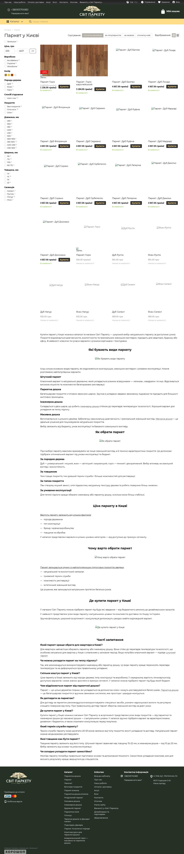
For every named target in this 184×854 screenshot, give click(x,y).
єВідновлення (101, 818)
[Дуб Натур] (56, 290)
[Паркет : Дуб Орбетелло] (92, 177)
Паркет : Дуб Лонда (159, 81)
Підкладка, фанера (73, 825)
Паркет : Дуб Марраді (160, 141)
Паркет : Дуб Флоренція (53, 141)
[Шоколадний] (12, 75)
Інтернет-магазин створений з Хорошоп (21, 848)
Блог (55, 2)
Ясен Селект (155, 311)
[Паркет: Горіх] (56, 60)
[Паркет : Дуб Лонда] (164, 60)
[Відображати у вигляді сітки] (174, 35)
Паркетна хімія (71, 812)
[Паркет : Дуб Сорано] (56, 177)
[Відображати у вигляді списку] (178, 35)
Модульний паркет (73, 797)
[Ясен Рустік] (164, 234)
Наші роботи (19, 2)
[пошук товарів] (30, 21)
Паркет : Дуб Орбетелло (89, 198)
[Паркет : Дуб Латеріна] (128, 177)
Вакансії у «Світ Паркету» (91, 2)
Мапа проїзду (159, 783)
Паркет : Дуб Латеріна (124, 198)
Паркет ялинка (71, 790)
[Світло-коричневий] (5, 75)
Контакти (64, 2)
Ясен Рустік (154, 255)
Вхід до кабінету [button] (102, 776)
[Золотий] (8, 75)
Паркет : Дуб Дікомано (53, 255)
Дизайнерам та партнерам (101, 813)
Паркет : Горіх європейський (84, 83)
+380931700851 (19, 9)
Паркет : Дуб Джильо (159, 198)
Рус (136, 2)
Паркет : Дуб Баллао (123, 81)
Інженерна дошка (73, 805)
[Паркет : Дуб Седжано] (92, 120)
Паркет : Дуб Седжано (88, 141)
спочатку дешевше (93, 35)
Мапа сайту (99, 805)
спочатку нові (144, 35)
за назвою (129, 35)
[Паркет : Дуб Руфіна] (128, 120)
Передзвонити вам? (20, 13)
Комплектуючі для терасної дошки (73, 833)
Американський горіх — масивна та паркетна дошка (76, 840)
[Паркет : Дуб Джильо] (164, 177)
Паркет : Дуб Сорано (51, 198)
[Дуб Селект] (128, 290)
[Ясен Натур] (92, 290)
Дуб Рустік (118, 255)
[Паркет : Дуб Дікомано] (56, 234)
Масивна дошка (72, 801)
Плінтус (68, 815)
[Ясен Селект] (164, 290)
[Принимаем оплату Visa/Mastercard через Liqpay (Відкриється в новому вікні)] (10, 796)
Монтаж (73, 2)
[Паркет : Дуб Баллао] (128, 60)
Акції (48, 2)
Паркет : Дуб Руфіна (123, 141)
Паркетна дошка (72, 776)
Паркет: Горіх (47, 81)
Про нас (8, 2)
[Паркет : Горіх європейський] (92, 60)
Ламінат (68, 783)
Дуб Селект (118, 311)
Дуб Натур (46, 311)
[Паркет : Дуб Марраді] (164, 120)
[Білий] (15, 75)
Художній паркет (72, 808)
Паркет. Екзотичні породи (77, 828)
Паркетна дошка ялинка (76, 794)
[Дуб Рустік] (128, 234)
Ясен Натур (82, 311)
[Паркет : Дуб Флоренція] (56, 120)
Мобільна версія (14, 801)
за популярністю (113, 35)
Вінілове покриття (73, 787)
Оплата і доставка (36, 2)
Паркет (67, 779)
